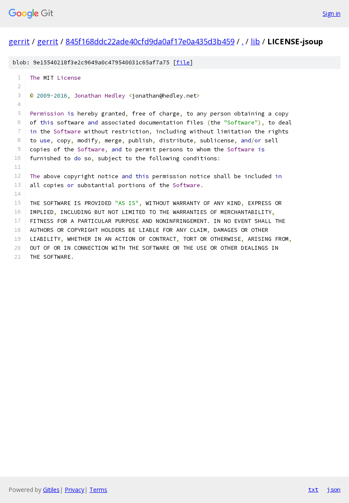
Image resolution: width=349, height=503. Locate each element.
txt (313, 489)
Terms (98, 490)
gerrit (19, 41)
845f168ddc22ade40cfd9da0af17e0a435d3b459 (150, 41)
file (183, 62)
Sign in (331, 13)
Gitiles (51, 490)
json (333, 489)
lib (255, 41)
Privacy (74, 490)
